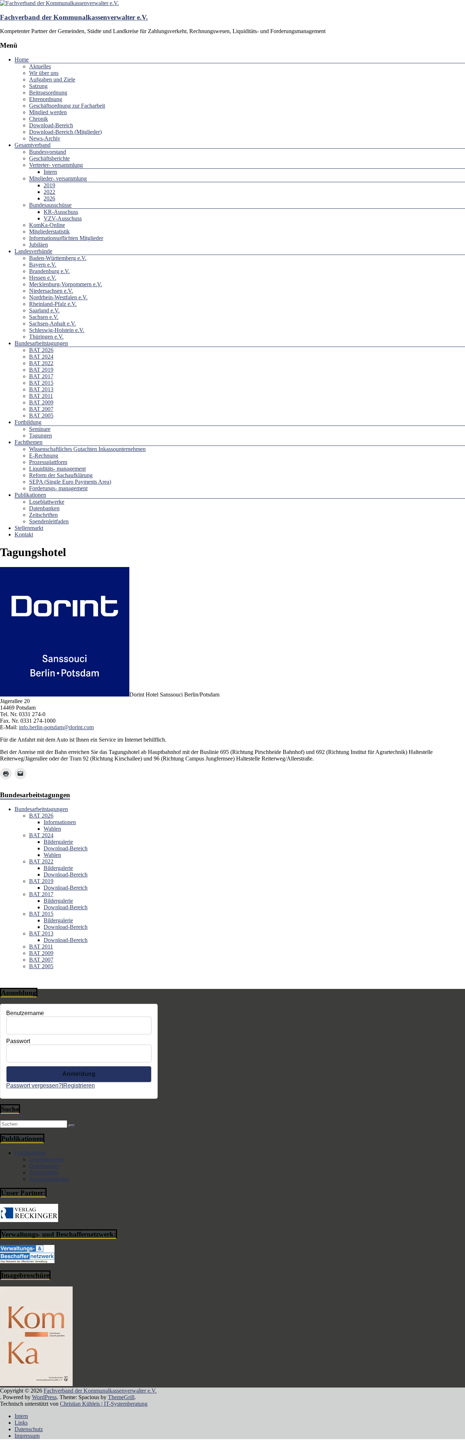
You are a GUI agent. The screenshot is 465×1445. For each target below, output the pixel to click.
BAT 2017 (41, 376)
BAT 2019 (41, 370)
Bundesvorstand (47, 152)
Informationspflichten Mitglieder (66, 238)
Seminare (39, 429)
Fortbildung (28, 422)
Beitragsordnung (48, 92)
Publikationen (30, 495)
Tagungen (40, 435)
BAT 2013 (41, 389)
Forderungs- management (58, 488)
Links (21, 1423)
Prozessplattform (48, 462)
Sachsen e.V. (43, 317)
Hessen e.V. (42, 278)
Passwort (18, 1041)
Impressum (27, 1436)
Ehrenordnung (45, 99)
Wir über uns (43, 73)
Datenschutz (29, 1429)
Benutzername (25, 1013)
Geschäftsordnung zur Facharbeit (67, 106)
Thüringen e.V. (46, 337)
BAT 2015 (41, 383)
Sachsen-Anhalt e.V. (52, 323)
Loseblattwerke (46, 502)
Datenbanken (44, 508)
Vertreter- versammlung (56, 165)
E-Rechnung (43, 455)
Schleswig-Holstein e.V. (56, 330)
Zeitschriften (43, 515)
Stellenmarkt (29, 528)
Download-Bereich (51, 125)
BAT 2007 (41, 409)
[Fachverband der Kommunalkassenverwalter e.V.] (59, 3)
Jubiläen (38, 245)
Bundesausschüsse (50, 205)
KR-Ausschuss (61, 212)
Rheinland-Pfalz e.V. (53, 304)
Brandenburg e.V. (49, 271)
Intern (50, 172)
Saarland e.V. (44, 310)
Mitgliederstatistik (49, 231)
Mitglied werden (48, 112)
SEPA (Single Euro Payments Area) (70, 482)
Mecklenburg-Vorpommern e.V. (65, 284)
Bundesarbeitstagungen (41, 343)
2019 (49, 185)
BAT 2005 (41, 415)
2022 (49, 192)
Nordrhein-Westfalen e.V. (58, 297)
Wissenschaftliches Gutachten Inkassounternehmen (87, 449)
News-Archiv (44, 138)
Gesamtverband (32, 145)
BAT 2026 (41, 350)
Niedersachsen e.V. (51, 291)
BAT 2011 (41, 396)
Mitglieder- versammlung (58, 178)
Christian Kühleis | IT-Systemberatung (103, 1404)
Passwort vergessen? (34, 1085)
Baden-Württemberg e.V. (57, 258)
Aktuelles (40, 66)
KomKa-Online (47, 225)
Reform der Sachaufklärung (61, 475)
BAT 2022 (41, 363)
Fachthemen (29, 442)
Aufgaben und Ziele (52, 79)
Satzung (38, 86)
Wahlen (52, 829)
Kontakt (24, 534)
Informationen (60, 822)
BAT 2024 (41, 357)
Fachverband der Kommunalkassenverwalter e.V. (74, 17)
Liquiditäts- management (57, 469)
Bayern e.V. (42, 265)
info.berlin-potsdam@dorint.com (56, 727)
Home (22, 59)
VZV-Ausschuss (63, 218)
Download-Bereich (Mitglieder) (65, 132)
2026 (49, 198)
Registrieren (79, 1085)
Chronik (38, 119)
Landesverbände (33, 251)
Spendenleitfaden (49, 521)
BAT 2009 (41, 402)
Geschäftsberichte (49, 158)
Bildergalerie (58, 842)
